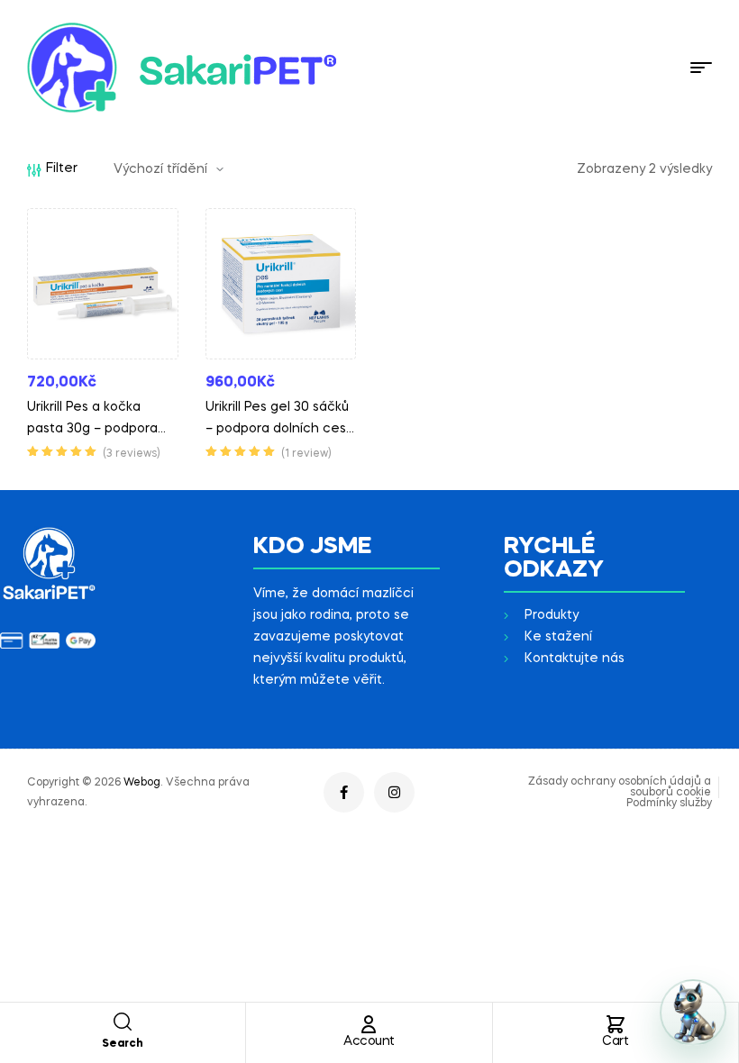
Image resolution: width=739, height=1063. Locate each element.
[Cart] (616, 1024)
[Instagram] (394, 792)
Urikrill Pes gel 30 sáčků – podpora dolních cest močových (278, 429)
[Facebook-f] (344, 792)
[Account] (369, 1024)
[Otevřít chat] (693, 1012)
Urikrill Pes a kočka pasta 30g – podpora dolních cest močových (101, 429)
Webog (141, 782)
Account (369, 1041)
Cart (615, 1041)
